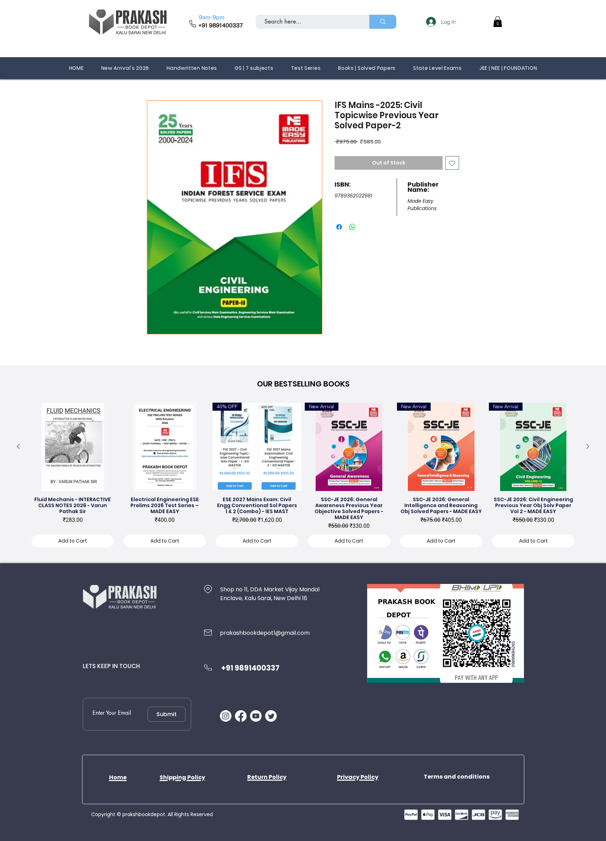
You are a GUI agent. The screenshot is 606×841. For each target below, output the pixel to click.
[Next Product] (588, 446)
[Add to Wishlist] (452, 163)
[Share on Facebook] (339, 227)
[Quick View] (72, 447)
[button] (497, 21)
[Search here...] (382, 22)
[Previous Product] (18, 446)
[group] (303, 476)
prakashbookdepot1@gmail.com (265, 633)
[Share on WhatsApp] (352, 227)
